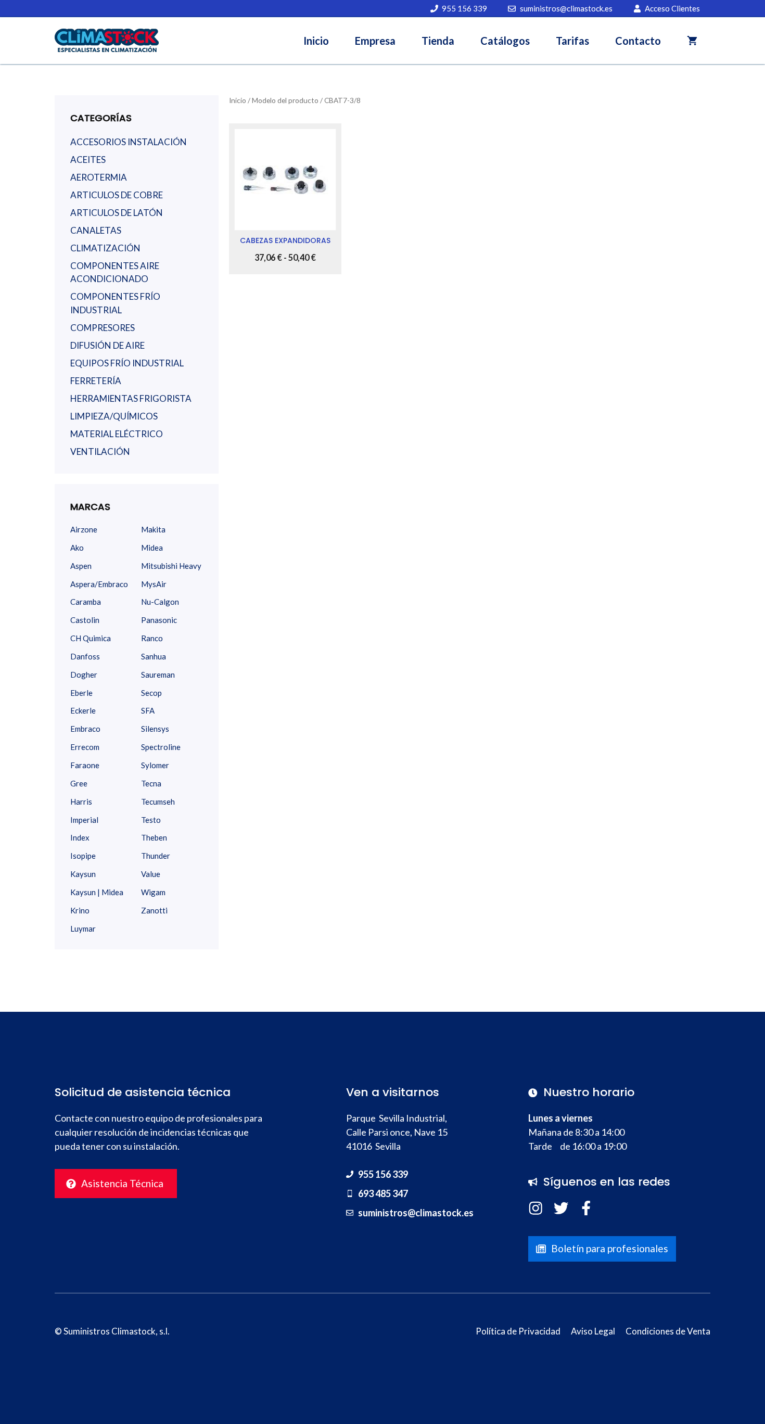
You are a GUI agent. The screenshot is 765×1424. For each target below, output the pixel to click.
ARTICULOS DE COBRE (116, 194)
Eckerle (83, 710)
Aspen (81, 565)
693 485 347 (383, 1193)
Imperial (84, 819)
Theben (154, 837)
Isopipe (83, 855)
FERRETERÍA (95, 380)
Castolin (84, 620)
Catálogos (505, 40)
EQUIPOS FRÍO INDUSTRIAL (127, 363)
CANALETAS (95, 230)
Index (80, 837)
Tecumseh (158, 801)
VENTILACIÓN (100, 451)
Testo (151, 819)
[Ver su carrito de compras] (692, 41)
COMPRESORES (102, 327)
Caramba (85, 601)
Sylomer (155, 765)
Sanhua (153, 656)
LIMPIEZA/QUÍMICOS (114, 416)
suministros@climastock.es (416, 1212)
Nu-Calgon (160, 601)
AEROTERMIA (98, 177)
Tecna (151, 783)
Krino (80, 910)
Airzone (83, 529)
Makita (153, 529)
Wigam (153, 892)
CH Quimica (90, 638)
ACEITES (88, 159)
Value (150, 874)
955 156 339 (383, 1174)
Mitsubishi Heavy (171, 565)
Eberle (81, 692)
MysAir (154, 584)
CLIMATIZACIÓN (105, 248)
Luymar (83, 928)
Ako (77, 547)
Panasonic (159, 620)
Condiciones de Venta (668, 1331)
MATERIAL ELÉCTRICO (116, 433)
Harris (81, 801)
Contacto (638, 40)
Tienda (438, 40)
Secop (151, 692)
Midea (152, 547)
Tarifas (572, 40)
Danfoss (85, 656)
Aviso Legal (593, 1331)
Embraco (85, 728)
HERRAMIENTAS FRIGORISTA (131, 398)
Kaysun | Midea (96, 892)
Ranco (152, 638)
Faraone (84, 765)
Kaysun (83, 874)
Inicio (316, 40)
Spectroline (161, 747)
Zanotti (154, 910)
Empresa (375, 40)
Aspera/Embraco (99, 584)
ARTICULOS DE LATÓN (116, 212)
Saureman (158, 674)
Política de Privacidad (518, 1331)
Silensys (155, 728)
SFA (148, 710)
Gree (78, 783)
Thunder (155, 855)
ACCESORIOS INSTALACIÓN (128, 141)
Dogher (83, 674)
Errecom (84, 747)
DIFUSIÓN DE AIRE (107, 345)
